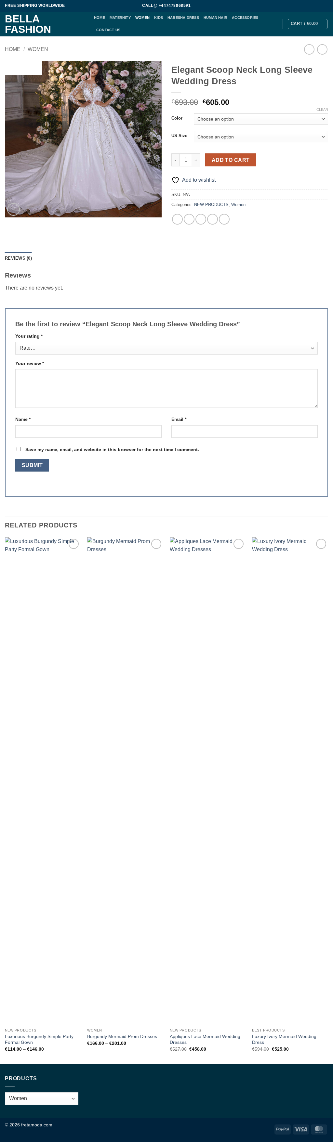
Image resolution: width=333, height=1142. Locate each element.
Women (142, 17)
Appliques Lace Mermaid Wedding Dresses (205, 1039)
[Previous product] (322, 49)
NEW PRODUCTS (211, 204)
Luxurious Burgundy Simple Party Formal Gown (39, 1039)
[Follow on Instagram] (325, 6)
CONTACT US (108, 30)
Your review (29, 363)
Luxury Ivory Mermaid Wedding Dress (284, 1039)
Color (176, 118)
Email (178, 419)
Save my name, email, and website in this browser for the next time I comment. (112, 449)
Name (23, 419)
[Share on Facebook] (177, 219)
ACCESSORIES (245, 17)
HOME (99, 17)
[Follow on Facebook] (319, 6)
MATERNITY (120, 17)
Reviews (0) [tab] (18, 258)
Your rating (29, 336)
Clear (322, 109)
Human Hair (215, 17)
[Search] (304, 5)
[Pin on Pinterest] (212, 219)
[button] (307, 24)
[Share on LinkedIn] (224, 219)
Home (12, 49)
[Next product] (309, 49)
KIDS (158, 17)
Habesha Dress (183, 17)
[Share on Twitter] (189, 219)
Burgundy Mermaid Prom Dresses (122, 1036)
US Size (179, 136)
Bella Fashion (28, 24)
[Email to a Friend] (200, 219)
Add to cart (231, 160)
